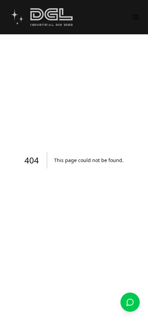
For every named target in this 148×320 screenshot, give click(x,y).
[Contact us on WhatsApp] (130, 302)
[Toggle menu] (135, 17)
